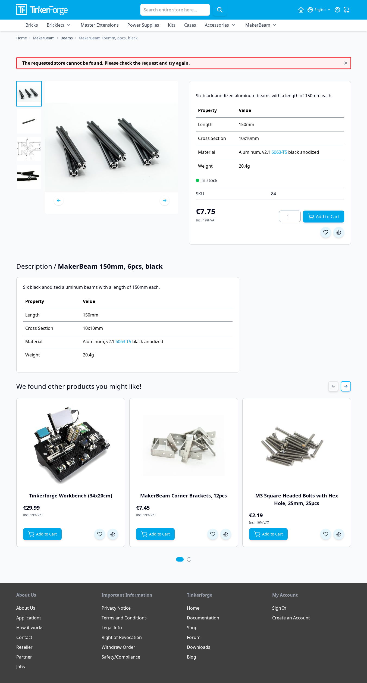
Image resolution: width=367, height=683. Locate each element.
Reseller (24, 647)
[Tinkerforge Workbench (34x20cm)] (70, 445)
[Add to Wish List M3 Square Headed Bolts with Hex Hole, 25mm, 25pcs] (325, 534)
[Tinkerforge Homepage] (301, 9)
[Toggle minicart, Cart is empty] (346, 9)
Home (193, 608)
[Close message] (345, 63)
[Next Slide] (346, 386)
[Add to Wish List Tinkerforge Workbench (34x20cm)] (99, 534)
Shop (192, 628)
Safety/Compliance (121, 657)
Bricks (32, 25)
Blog (191, 657)
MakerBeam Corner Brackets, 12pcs (183, 495)
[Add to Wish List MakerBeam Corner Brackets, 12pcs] (212, 534)
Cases (190, 25)
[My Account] (337, 9)
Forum (193, 637)
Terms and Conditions (124, 618)
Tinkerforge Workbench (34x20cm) (70, 495)
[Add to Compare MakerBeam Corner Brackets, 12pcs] (225, 534)
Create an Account (291, 618)
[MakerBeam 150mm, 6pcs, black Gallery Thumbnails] (29, 135)
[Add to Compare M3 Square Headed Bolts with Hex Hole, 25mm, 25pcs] (338, 534)
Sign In (279, 608)
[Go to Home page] (42, 9)
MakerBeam (257, 25)
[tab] (180, 559)
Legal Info (112, 628)
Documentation (203, 618)
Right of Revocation (122, 637)
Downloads (198, 647)
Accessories (217, 25)
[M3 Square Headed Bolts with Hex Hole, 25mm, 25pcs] (296, 445)
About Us (25, 608)
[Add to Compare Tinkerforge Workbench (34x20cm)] (112, 534)
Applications (29, 618)
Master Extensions (100, 25)
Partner (24, 657)
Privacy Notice (116, 608)
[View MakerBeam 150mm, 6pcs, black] (29, 93)
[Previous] (59, 200)
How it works (29, 628)
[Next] (165, 200)
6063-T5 (279, 152)
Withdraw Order (118, 647)
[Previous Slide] (333, 386)
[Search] (220, 10)
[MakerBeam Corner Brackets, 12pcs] (183, 445)
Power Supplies (143, 25)
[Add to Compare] (338, 232)
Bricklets (55, 25)
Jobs (20, 667)
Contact (24, 637)
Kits (171, 25)
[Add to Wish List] (325, 232)
